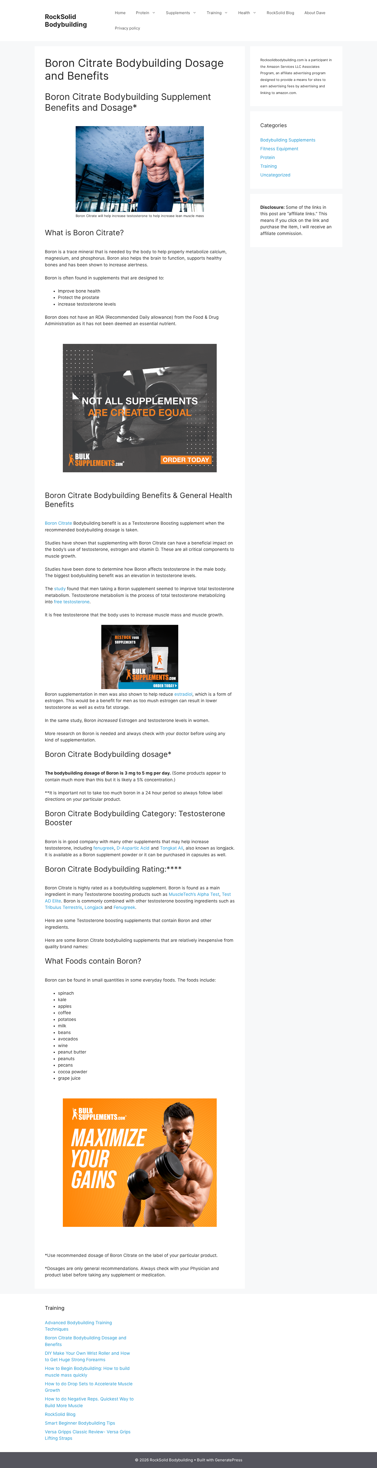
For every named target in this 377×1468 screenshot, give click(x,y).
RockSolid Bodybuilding (66, 20)
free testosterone (72, 601)
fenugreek (103, 848)
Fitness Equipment (279, 148)
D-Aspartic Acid (133, 848)
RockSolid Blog (280, 12)
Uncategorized (275, 174)
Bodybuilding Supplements (287, 140)
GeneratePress (228, 1459)
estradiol (183, 694)
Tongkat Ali (171, 848)
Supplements (178, 12)
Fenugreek (124, 907)
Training (214, 12)
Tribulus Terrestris (63, 907)
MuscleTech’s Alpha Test (194, 894)
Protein (142, 12)
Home (120, 12)
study (60, 588)
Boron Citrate (58, 523)
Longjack (94, 907)
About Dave (314, 12)
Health (244, 12)
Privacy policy (127, 28)
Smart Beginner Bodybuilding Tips (80, 1423)
